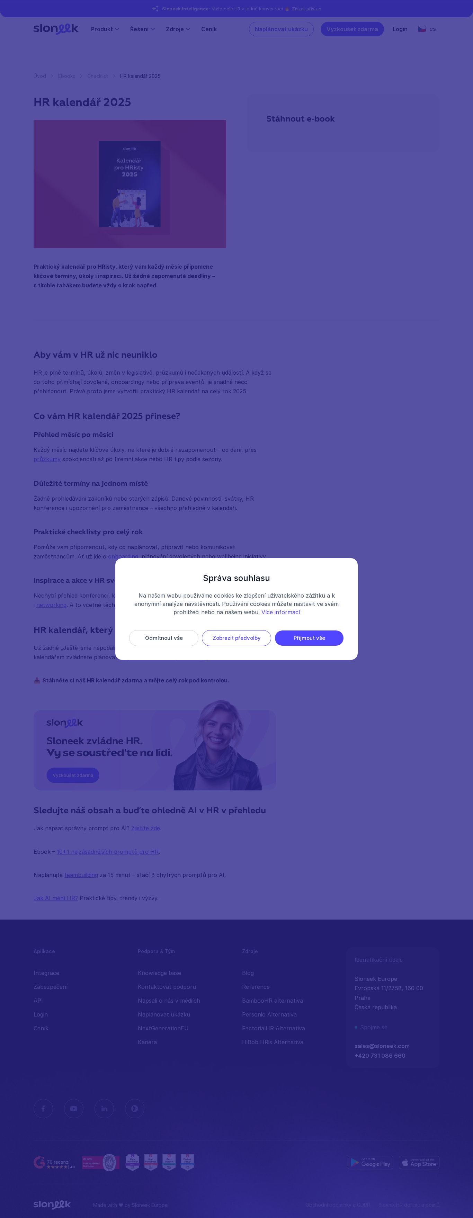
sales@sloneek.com (382, 1045)
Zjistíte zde (145, 828)
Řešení (139, 29)
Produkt (102, 29)
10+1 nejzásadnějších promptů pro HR (108, 851)
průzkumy (47, 459)
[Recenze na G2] (55, 1162)
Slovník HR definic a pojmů (408, 1205)
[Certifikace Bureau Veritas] (100, 1162)
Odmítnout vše (164, 638)
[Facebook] (43, 1108)
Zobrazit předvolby (237, 638)
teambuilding (81, 874)
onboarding (123, 556)
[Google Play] (370, 1163)
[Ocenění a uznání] (160, 1162)
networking (51, 604)
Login (400, 29)
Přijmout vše (309, 638)
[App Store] (419, 1163)
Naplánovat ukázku (281, 29)
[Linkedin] (104, 1108)
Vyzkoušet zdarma (352, 29)
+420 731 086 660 (380, 1055)
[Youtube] (73, 1108)
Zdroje (175, 29)
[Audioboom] (134, 1108)
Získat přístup (306, 8)
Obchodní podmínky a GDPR (337, 1205)
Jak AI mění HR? (56, 898)
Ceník (209, 29)
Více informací (280, 612)
